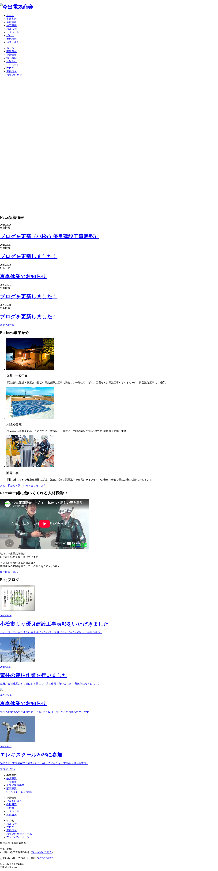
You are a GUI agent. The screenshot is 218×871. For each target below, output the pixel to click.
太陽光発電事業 (15, 785)
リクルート (12, 32)
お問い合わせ (14, 42)
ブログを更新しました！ (28, 256)
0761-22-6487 (45, 858)
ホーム (10, 15)
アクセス (11, 814)
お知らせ (11, 28)
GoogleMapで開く (42, 852)
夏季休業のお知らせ (23, 276)
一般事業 (11, 781)
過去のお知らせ (9, 325)
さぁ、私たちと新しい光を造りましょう (23, 485)
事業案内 (11, 18)
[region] (109, 145)
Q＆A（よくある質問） (19, 792)
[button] (109, 204)
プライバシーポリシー (19, 837)
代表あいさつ (14, 801)
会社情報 (11, 22)
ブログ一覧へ (7, 769)
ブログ (10, 35)
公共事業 (11, 778)
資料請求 (11, 38)
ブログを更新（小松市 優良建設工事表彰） (49, 236)
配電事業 (11, 788)
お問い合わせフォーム (19, 833)
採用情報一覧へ (9, 572)
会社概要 (11, 804)
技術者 (10, 807)
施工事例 (11, 25)
